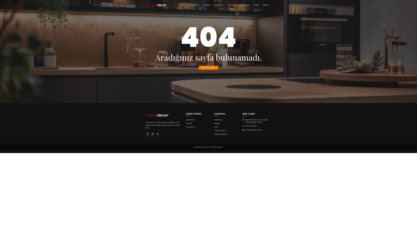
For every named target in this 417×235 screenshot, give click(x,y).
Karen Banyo (244, 5)
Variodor (189, 123)
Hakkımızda (218, 120)
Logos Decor (218, 5)
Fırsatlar (256, 5)
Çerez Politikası (219, 130)
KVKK (216, 127)
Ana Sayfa (195, 5)
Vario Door (231, 5)
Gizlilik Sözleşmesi (220, 134)
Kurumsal (206, 5)
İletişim (266, 5)
